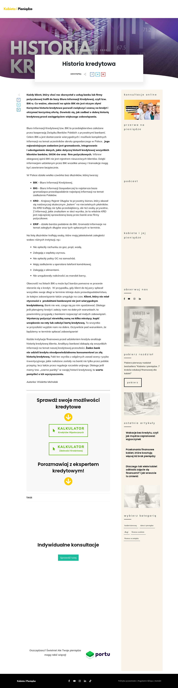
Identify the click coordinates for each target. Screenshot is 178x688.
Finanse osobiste (138, 532)
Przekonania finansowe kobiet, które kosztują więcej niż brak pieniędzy (142, 452)
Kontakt (158, 681)
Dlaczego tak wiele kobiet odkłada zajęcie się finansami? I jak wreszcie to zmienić (142, 471)
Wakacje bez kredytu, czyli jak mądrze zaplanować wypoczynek (142, 436)
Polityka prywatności (127, 681)
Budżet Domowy (130, 525)
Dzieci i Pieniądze (147, 525)
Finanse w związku (131, 538)
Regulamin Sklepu (145, 681)
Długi (126, 532)
